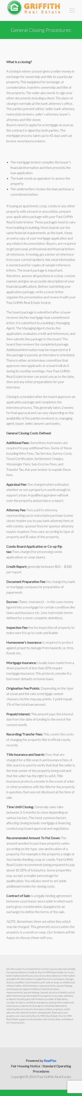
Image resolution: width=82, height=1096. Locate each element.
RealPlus (50, 1060)
